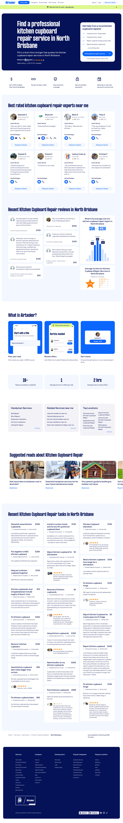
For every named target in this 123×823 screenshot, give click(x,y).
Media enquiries (39, 765)
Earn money (18, 765)
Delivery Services (77, 765)
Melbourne (97, 762)
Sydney (97, 760)
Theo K (102, 114)
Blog (36, 775)
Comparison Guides (20, 777)
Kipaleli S (22, 154)
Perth (96, 767)
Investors (37, 782)
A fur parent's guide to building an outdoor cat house (96, 482)
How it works (18, 760)
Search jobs (18, 770)
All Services (76, 777)
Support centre (58, 767)
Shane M (49, 114)
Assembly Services (77, 775)
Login (56, 765)
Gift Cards (18, 782)
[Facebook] (101, 813)
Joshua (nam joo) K (78, 154)
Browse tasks (58, 762)
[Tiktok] (107, 813)
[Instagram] (104, 813)
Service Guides (19, 775)
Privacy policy (38, 780)
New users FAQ (19, 790)
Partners (17, 787)
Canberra (97, 775)
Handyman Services (78, 760)
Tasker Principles (39, 770)
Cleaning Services (77, 762)
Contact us (38, 777)
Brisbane (97, 765)
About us (37, 760)
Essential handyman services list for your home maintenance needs (62, 482)
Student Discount (19, 785)
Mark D (75, 114)
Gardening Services (78, 770)
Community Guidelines (40, 767)
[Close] (116, 7)
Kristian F (103, 154)
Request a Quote (21, 145)
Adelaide (97, 770)
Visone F (48, 154)
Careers (37, 762)
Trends (17, 780)
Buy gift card (70, 7)
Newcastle (97, 772)
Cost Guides (18, 772)
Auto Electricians (77, 772)
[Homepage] (10, 2)
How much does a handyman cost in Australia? (25, 482)
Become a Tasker (110, 2)
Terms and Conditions (40, 772)
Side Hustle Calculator (21, 767)
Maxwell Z (22, 114)
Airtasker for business (20, 762)
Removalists (76, 767)
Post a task (23, 2)
